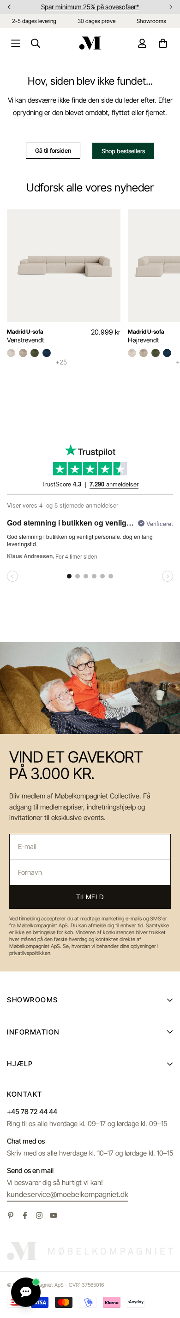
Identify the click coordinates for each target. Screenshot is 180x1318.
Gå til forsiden (53, 150)
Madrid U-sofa (25, 331)
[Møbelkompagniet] (90, 43)
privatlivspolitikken (29, 953)
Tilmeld (90, 897)
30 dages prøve (96, 20)
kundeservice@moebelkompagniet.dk (67, 1194)
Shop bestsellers (123, 151)
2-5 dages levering (34, 20)
